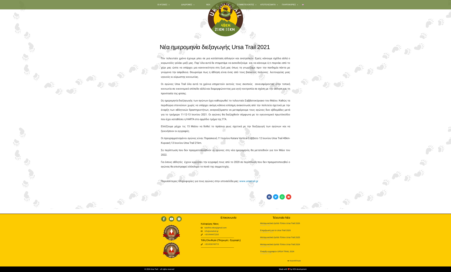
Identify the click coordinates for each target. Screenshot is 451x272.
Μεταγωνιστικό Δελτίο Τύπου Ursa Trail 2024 (280, 244)
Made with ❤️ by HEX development (293, 269)
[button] (269, 197)
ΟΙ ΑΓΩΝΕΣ (162, 5)
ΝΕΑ (208, 5)
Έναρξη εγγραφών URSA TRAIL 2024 (277, 251)
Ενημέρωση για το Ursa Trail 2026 (275, 230)
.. (248, 181)
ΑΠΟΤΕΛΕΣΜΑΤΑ (268, 5)
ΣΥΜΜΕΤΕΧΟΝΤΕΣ (245, 5)
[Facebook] (163, 219)
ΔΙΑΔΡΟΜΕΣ (186, 5)
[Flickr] (179, 219)
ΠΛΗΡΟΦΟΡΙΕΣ (289, 5)
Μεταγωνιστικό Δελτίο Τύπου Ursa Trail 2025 (280, 237)
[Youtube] (171, 219)
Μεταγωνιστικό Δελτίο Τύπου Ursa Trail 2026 (280, 223)
